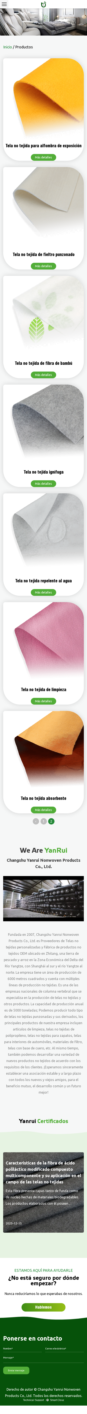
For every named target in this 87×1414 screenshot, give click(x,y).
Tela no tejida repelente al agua (43, 580)
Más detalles (43, 157)
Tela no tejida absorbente (43, 798)
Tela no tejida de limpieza (43, 689)
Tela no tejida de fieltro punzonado (44, 254)
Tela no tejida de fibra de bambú (43, 363)
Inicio (7, 47)
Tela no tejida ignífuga (44, 472)
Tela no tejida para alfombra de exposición (43, 145)
